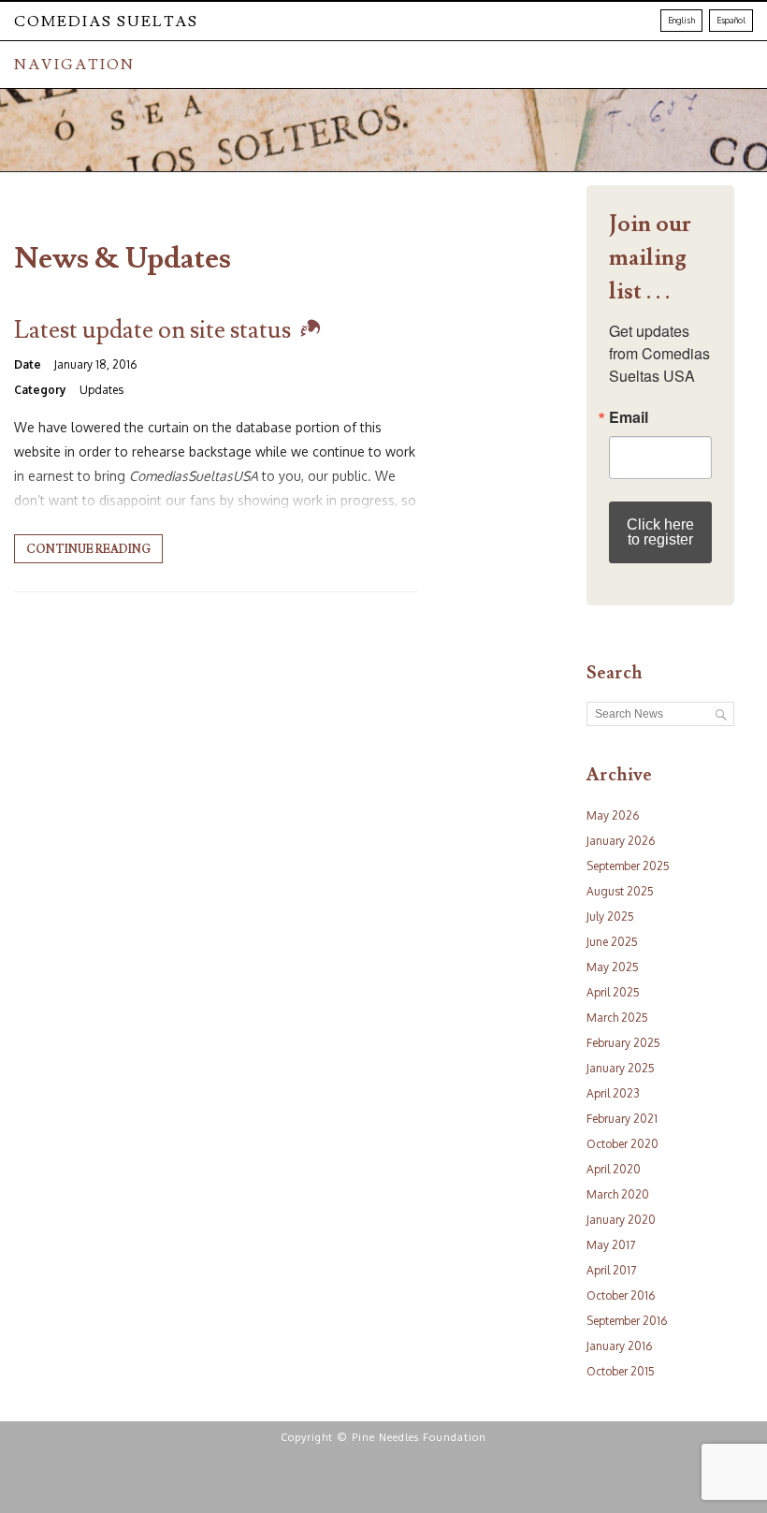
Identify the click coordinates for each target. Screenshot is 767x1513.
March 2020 (617, 1194)
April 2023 (613, 1093)
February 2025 (623, 1043)
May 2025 (612, 967)
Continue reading (88, 550)
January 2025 (620, 1068)
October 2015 (620, 1371)
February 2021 (622, 1119)
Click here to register (660, 531)
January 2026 (620, 841)
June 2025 (612, 942)
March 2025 (617, 1018)
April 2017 (611, 1270)
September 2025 (628, 866)
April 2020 (613, 1169)
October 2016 (620, 1295)
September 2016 (626, 1321)
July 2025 (610, 916)
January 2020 (621, 1220)
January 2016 (619, 1346)
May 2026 (612, 815)
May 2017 (610, 1245)
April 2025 (613, 992)
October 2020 (622, 1144)
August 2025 (620, 891)
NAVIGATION (74, 64)
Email (628, 417)
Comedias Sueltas (106, 21)
